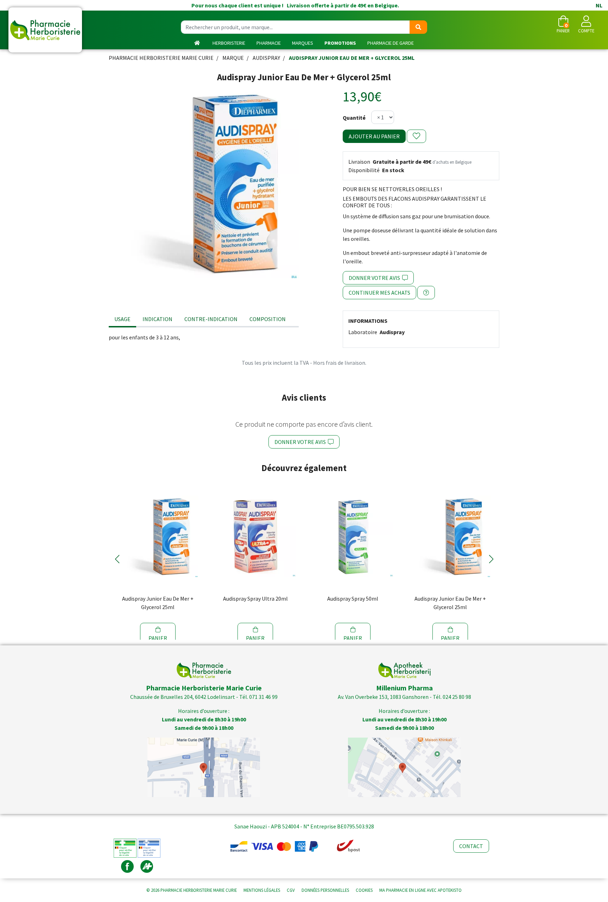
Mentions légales (261, 890)
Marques (302, 43)
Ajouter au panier (374, 136)
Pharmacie (268, 43)
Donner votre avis (375, 277)
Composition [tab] (267, 318)
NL (599, 5)
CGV (291, 890)
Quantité (354, 117)
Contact (471, 846)
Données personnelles (325, 890)
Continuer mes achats (379, 292)
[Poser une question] (426, 292)
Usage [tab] (122, 318)
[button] (117, 559)
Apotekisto (420, 890)
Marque (233, 57)
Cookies (364, 890)
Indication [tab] (157, 318)
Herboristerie (229, 43)
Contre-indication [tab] (211, 318)
